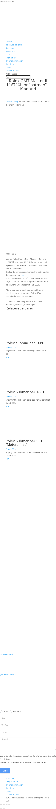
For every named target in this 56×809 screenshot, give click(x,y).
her (22, 275)
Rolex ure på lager (14, 44)
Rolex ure (10, 48)
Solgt (16, 101)
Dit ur (8, 54)
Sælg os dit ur (12, 781)
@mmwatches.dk (7, 674)
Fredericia (17, 711)
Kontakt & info (12, 70)
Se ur (8, 357)
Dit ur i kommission (14, 61)
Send (5, 771)
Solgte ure (10, 51)
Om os (8, 67)
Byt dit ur (10, 64)
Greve (5, 711)
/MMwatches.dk (7, 654)
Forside (9, 41)
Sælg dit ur (10, 57)
